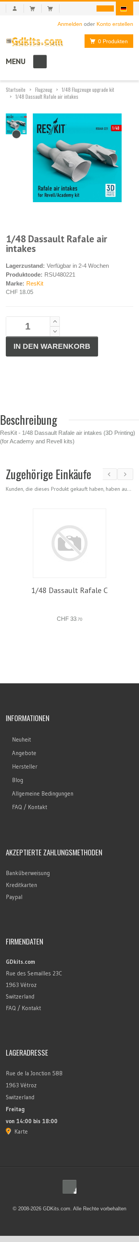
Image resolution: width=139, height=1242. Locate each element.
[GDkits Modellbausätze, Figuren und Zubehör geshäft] (35, 40)
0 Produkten (113, 41)
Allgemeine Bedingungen (42, 783)
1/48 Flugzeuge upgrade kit (88, 89)
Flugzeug (43, 89)
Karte (21, 1121)
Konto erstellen (115, 24)
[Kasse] (53, 8)
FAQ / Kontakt (29, 797)
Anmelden (70, 24)
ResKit (34, 283)
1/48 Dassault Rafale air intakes (46, 96)
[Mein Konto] (15, 8)
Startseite (15, 89)
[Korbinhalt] (36, 8)
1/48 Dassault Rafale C (69, 590)
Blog (17, 770)
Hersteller (24, 756)
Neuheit (21, 729)
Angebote (24, 743)
